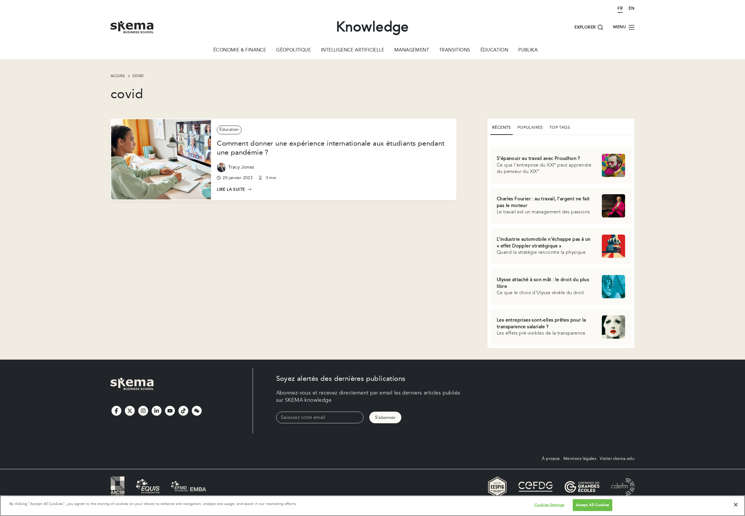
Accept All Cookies (592, 505)
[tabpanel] (561, 242)
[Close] (735, 504)
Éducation (494, 50)
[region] (372, 505)
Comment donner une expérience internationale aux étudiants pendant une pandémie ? (330, 148)
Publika (528, 50)
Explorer (585, 27)
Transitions (454, 50)
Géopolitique (293, 50)
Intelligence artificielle (352, 50)
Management (411, 50)
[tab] (501, 128)
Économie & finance (239, 50)
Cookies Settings (549, 505)
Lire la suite (234, 190)
